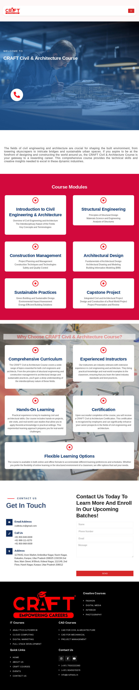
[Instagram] (61, 658)
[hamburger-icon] (131, 11)
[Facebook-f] (68, 658)
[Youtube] (74, 658)
